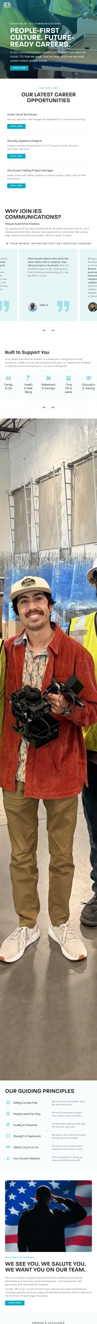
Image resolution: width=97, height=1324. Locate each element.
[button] (90, 5)
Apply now (19, 68)
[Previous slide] (44, 330)
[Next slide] (53, 330)
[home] (7, 5)
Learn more (14, 1303)
